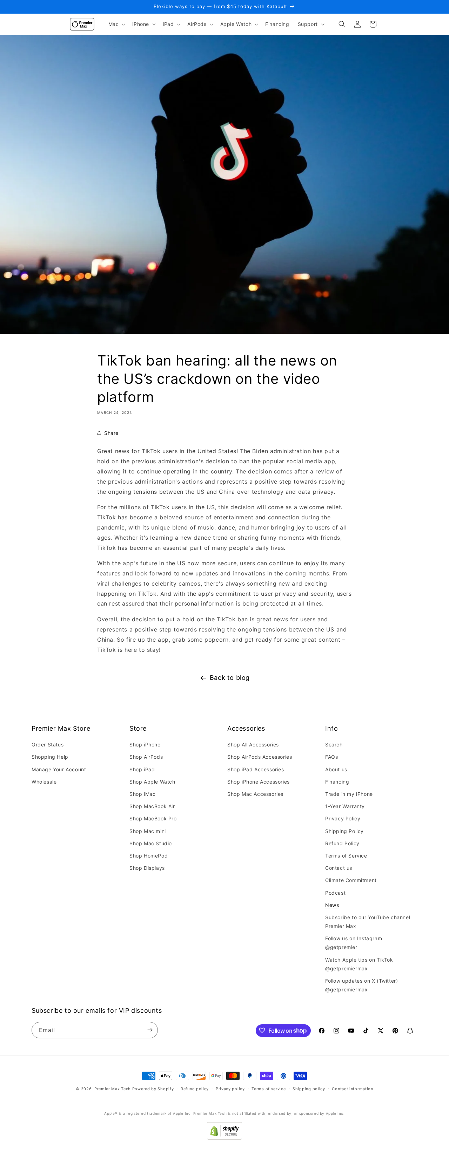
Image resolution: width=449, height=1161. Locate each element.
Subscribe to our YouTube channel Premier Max (367, 921)
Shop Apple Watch (152, 782)
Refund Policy (342, 843)
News (332, 905)
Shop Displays (147, 868)
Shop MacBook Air (152, 806)
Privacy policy (230, 1088)
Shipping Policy (344, 831)
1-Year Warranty (345, 806)
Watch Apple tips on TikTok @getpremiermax (359, 964)
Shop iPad (142, 769)
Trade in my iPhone (349, 794)
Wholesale (44, 782)
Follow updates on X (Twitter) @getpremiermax (361, 985)
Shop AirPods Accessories (259, 757)
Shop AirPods (146, 757)
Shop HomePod (148, 856)
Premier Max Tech (112, 1088)
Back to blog (230, 677)
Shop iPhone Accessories (258, 782)
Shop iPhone (145, 745)
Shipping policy (309, 1088)
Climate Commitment (351, 880)
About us (336, 769)
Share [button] (111, 433)
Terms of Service (346, 856)
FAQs (331, 757)
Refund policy (195, 1088)
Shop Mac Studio (150, 843)
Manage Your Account (59, 769)
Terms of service (269, 1088)
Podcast (335, 893)
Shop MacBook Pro (153, 819)
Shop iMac (142, 794)
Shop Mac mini (147, 831)
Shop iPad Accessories (255, 769)
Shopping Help (50, 757)
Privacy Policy (342, 819)
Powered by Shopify (153, 1088)
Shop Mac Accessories (255, 794)
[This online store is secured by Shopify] (224, 1137)
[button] (116, 24)
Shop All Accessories (253, 745)
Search (334, 745)
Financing (337, 782)
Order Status (47, 745)
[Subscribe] (150, 1030)
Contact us (338, 868)
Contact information (352, 1088)
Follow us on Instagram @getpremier (353, 943)
